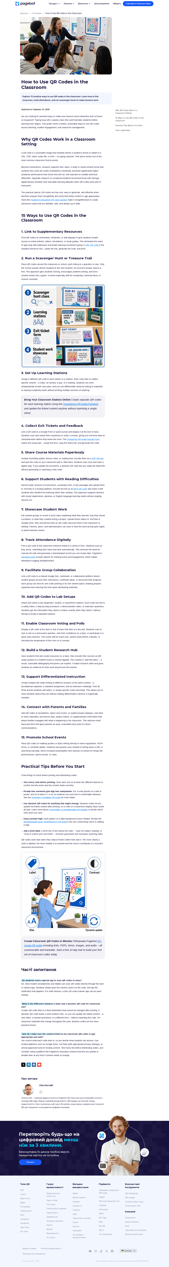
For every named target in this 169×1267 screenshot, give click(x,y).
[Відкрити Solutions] (73, 3)
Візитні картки (79, 1197)
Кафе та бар (52, 1200)
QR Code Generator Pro (109, 1201)
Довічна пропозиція (134, 1234)
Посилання (25, 1207)
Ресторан (51, 1204)
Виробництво (53, 1233)
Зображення (26, 1211)
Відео (22, 1202)
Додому (24, 13)
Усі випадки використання (79, 1236)
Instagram (24, 1219)
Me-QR (102, 1226)
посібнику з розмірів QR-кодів (46, 797)
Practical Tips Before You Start (128, 125)
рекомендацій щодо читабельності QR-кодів (45, 822)
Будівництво (52, 1217)
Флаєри (76, 1201)
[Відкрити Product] (59, 3)
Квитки (76, 1226)
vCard (23, 1194)
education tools (28, 557)
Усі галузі (51, 1237)
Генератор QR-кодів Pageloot (80, 404)
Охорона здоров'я (55, 1221)
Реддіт (102, 1197)
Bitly (101, 1222)
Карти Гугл (25, 1198)
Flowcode (103, 1209)
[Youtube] (90, 1251)
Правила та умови (29, 1248)
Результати (130, 1218)
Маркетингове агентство (53, 1194)
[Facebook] (112, 1251)
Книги (75, 1222)
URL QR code (91, 245)
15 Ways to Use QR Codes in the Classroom (129, 119)
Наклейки (77, 1230)
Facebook (24, 1223)
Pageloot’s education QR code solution (49, 200)
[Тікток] (101, 1251)
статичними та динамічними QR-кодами (68, 810)
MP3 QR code (80, 489)
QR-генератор (131, 1193)
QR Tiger (103, 1218)
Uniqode (102, 1205)
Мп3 (22, 1215)
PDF (22, 1190)
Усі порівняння (105, 1234)
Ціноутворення (132, 1222)
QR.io (101, 1230)
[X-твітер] (106, 1251)
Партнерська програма (135, 1230)
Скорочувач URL (132, 1206)
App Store (24, 1227)
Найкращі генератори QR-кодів (109, 1191)
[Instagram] (95, 1251)
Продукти (77, 1206)
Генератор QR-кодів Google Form (83, 439)
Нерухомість (52, 1212)
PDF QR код (98, 458)
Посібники (37, 13)
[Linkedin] (41, 1092)
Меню (75, 1193)
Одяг (75, 1214)
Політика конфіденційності (51, 1248)
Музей (49, 1229)
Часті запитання (122, 130)
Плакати (76, 1210)
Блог (127, 1226)
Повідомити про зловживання (33, 1254)
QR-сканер (130, 1197)
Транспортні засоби (82, 1218)
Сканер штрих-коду (134, 1201)
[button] (23, 1065)
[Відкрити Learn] (89, 3)
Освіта (50, 1225)
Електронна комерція (56, 1208)
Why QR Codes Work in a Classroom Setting (126, 111)
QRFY (101, 1213)
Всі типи (24, 1231)
